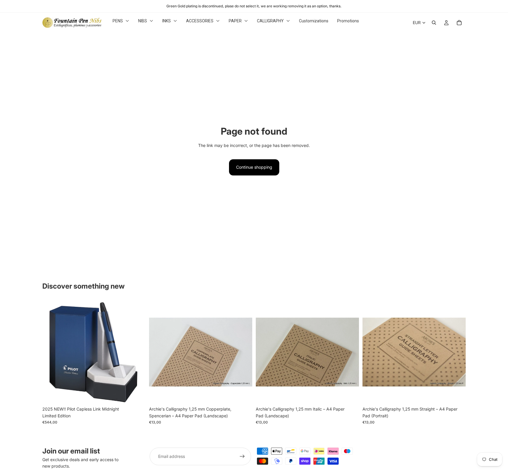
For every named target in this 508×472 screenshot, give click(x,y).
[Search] (433, 22)
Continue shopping (254, 167)
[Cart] (459, 22)
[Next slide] (243, 352)
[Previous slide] (158, 352)
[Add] (136, 394)
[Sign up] (242, 456)
